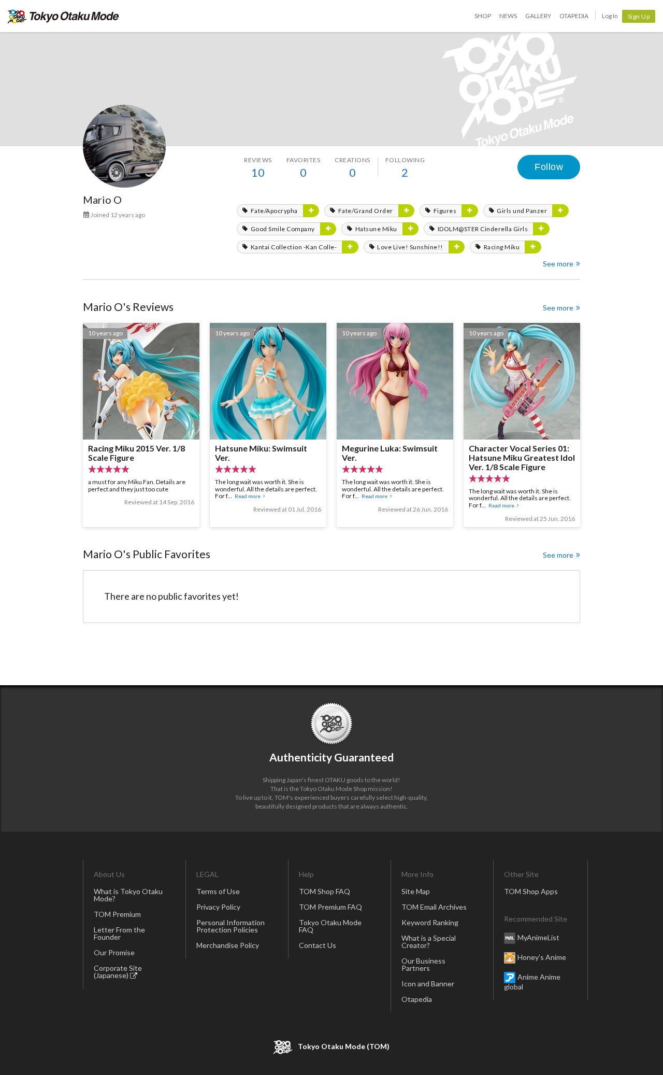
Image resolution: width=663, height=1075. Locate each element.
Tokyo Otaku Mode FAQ (330, 926)
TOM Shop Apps (531, 891)
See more (558, 263)
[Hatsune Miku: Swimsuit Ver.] (268, 425)
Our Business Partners (423, 964)
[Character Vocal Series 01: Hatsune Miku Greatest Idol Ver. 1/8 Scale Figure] (522, 425)
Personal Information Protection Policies (230, 926)
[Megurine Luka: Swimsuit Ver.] (395, 425)
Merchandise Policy (227, 945)
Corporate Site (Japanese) (118, 972)
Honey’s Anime (541, 956)
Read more (248, 496)
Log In (610, 16)
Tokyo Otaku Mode (63, 16)
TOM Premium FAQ (330, 906)
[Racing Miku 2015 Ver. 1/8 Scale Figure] (141, 425)
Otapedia (573, 16)
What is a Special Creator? (428, 941)
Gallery (538, 16)
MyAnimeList (538, 936)
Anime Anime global (532, 981)
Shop (482, 16)
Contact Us (317, 945)
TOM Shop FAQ (324, 891)
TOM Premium (117, 914)
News (508, 16)
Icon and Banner (427, 983)
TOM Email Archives (434, 906)
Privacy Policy (218, 906)
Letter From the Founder (119, 933)
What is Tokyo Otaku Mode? (128, 895)
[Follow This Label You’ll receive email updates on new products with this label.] (311, 210)
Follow (549, 167)
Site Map (415, 891)
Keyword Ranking (429, 922)
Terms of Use (218, 891)
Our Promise (114, 952)
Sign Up (639, 16)
